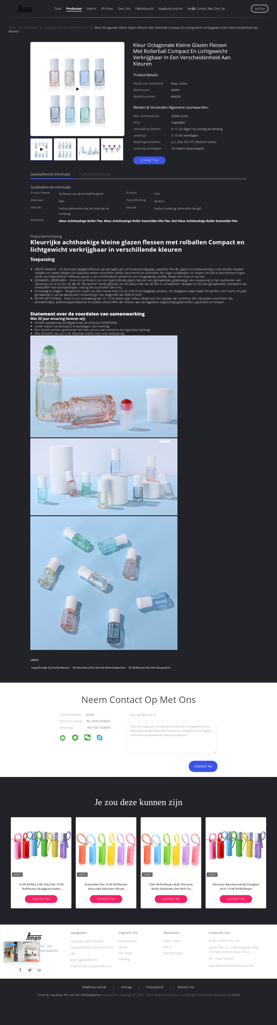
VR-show (107, 8)
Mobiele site (186, 987)
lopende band (172, 953)
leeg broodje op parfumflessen (50, 667)
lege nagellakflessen (84, 960)
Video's (91, 8)
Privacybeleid (154, 987)
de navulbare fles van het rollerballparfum (99, 667)
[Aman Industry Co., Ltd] (65, 739)
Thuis (57, 8)
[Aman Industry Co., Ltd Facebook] (20, 970)
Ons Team (125, 953)
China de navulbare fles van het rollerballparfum (69, 995)
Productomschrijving (94, 174)
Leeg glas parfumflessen (87, 941)
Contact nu (149, 160)
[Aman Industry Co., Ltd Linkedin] (39, 970)
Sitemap (126, 987)
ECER (236, 995)
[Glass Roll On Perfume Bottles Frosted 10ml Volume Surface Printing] (77, 89)
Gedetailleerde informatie (50, 174)
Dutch (260, 9)
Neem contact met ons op (206, 8)
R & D (167, 947)
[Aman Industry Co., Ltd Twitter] (29, 970)
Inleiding (124, 959)
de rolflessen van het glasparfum (149, 667)
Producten (74, 8)
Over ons (124, 8)
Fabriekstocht (144, 8)
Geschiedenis (127, 941)
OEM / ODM (171, 941)
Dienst (122, 947)
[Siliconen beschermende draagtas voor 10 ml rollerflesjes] (236, 847)
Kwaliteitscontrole (171, 8)
